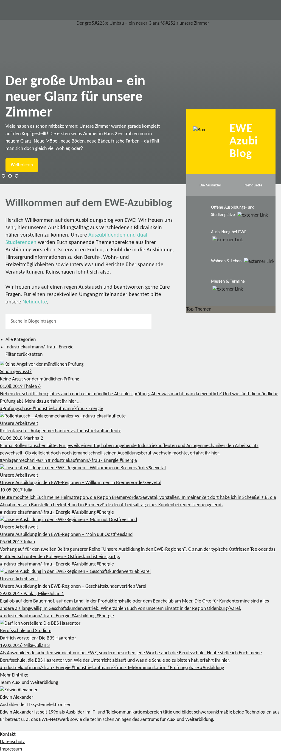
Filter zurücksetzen (24, 354)
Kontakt (8, 734)
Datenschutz (12, 742)
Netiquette (35, 302)
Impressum (11, 749)
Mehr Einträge (14, 675)
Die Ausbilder (210, 185)
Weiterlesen (22, 165)
